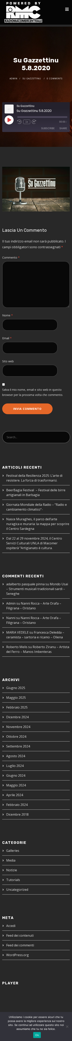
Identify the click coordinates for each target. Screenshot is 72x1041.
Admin (13, 78)
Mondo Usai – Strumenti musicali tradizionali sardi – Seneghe (37, 589)
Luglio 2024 (15, 766)
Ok (37, 1035)
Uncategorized (17, 889)
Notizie (11, 870)
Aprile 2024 (14, 795)
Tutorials (13, 880)
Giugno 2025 (15, 688)
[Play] (9, 119)
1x (26, 121)
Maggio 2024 (16, 785)
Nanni (10, 618)
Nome (7, 315)
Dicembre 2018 (17, 814)
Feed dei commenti (20, 945)
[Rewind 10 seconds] (19, 122)
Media (10, 860)
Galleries (12, 850)
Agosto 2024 (15, 756)
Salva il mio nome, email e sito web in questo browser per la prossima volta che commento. (32, 392)
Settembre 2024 (18, 746)
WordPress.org (17, 955)
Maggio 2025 (16, 697)
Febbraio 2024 (17, 805)
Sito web (8, 361)
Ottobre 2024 (16, 736)
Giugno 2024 (15, 775)
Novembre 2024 (18, 727)
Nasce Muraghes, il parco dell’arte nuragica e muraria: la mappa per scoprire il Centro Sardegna (37, 524)
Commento (11, 257)
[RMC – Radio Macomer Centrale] (23, 12)
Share (63, 128)
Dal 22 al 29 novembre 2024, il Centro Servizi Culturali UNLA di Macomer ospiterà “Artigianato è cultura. (34, 543)
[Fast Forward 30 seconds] (34, 122)
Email (7, 338)
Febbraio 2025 (17, 707)
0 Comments (54, 78)
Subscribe (48, 128)
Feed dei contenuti (20, 935)
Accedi (10, 926)
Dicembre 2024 (17, 717)
